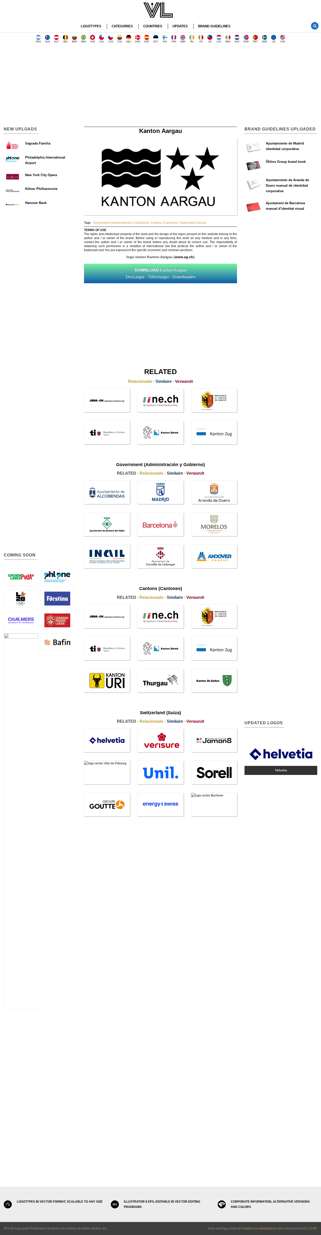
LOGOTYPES (91, 26)
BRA (83, 41)
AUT (56, 41)
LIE (210, 41)
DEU (128, 41)
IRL (192, 41)
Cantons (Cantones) (164, 223)
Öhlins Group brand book (286, 162)
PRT (255, 41)
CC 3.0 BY (310, 1228)
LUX (219, 41)
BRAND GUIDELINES (214, 26)
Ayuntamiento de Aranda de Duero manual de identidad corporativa (287, 185)
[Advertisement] (160, 86)
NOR (246, 41)
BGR (74, 41)
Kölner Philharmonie (41, 189)
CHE (92, 41)
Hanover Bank (36, 203)
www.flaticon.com (271, 1228)
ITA (201, 41)
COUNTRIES (152, 26)
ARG (38, 41)
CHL (101, 41)
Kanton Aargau (160, 273)
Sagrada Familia (37, 143)
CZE (110, 41)
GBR (182, 41)
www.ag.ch (184, 257)
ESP (146, 41)
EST (155, 41)
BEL (65, 41)
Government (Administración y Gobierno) (121, 223)
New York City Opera (41, 175)
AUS (47, 41)
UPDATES (180, 26)
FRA (174, 41)
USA (282, 41)
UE (273, 41)
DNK (137, 41)
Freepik (247, 1228)
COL (119, 41)
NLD (237, 41)
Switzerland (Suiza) (193, 223)
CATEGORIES (122, 26)
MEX (227, 41)
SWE (264, 41)
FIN (165, 41)
